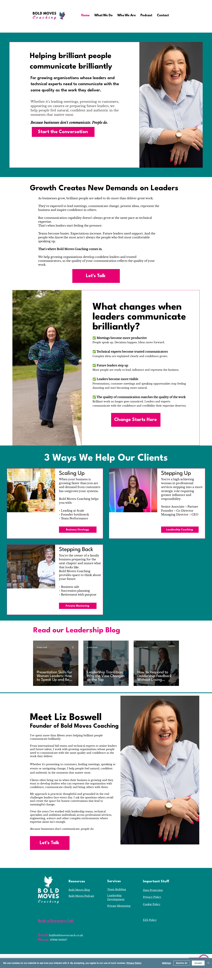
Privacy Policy (133, 963)
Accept (198, 963)
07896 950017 (58, 939)
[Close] (208, 963)
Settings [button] (166, 963)
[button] (103, 15)
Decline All (181, 963)
